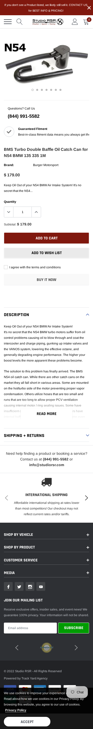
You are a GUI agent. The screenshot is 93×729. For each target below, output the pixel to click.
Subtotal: (10, 224)
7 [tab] (60, 90)
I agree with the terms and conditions (35, 267)
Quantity (10, 201)
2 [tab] (37, 90)
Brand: (9, 165)
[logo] (47, 21)
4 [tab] (46, 90)
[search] (20, 21)
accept (27, 722)
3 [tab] (42, 90)
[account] (75, 21)
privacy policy (15, 710)
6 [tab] (56, 90)
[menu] (8, 22)
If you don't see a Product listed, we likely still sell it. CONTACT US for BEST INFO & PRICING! (45, 7)
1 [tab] (33, 90)
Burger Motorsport (45, 165)
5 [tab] (51, 90)
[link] (8, 586)
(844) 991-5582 (24, 116)
